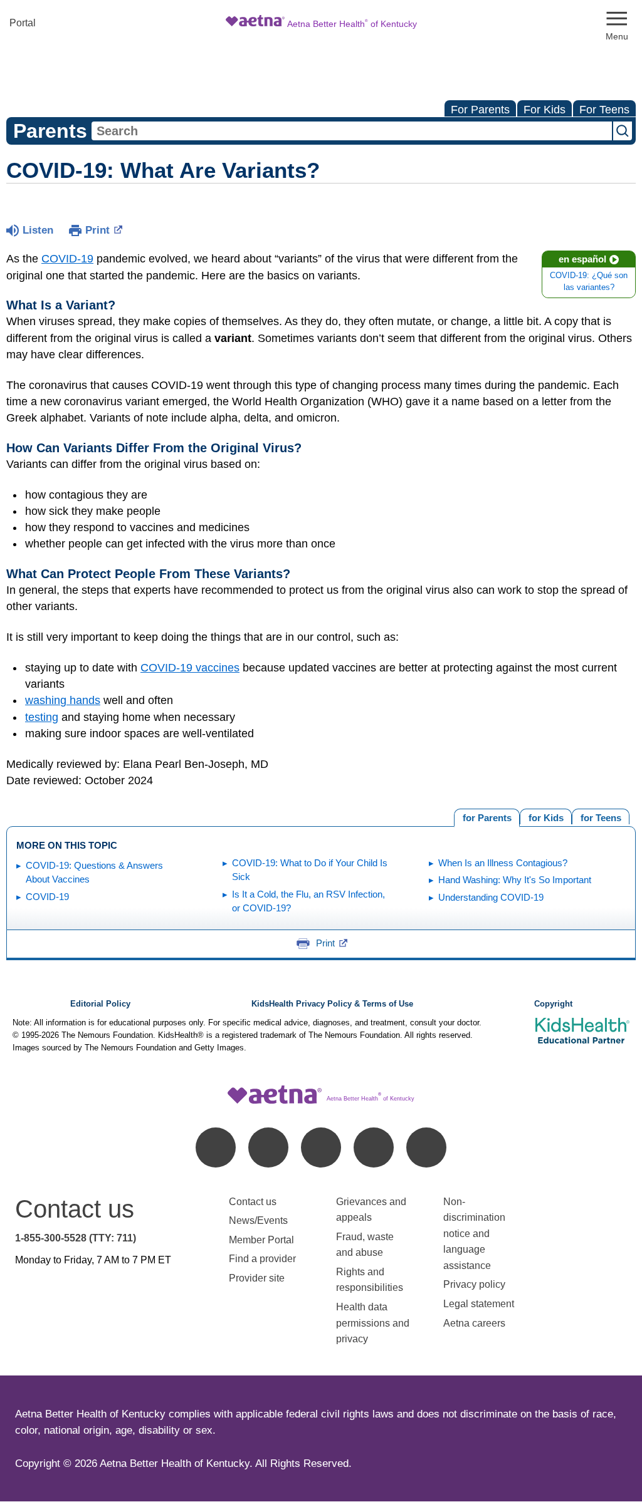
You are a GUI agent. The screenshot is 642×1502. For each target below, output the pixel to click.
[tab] (600, 816)
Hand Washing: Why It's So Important (514, 879)
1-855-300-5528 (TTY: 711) (75, 1238)
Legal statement (480, 1303)
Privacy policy (474, 1284)
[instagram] (374, 1147)
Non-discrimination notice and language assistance (474, 1233)
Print (97, 230)
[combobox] (352, 131)
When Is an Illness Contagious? (502, 862)
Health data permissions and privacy (372, 1323)
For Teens (604, 109)
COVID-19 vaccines (189, 667)
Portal (22, 23)
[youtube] (426, 1147)
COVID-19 (67, 258)
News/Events (258, 1220)
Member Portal (261, 1240)
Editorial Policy (100, 1004)
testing (41, 717)
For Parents (480, 109)
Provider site (257, 1278)
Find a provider (262, 1258)
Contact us (252, 1201)
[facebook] (216, 1147)
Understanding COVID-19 (491, 897)
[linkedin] (268, 1147)
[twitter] (321, 1147)
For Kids (545, 109)
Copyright (553, 1004)
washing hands (62, 700)
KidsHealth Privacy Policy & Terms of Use (332, 1004)
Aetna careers (474, 1323)
